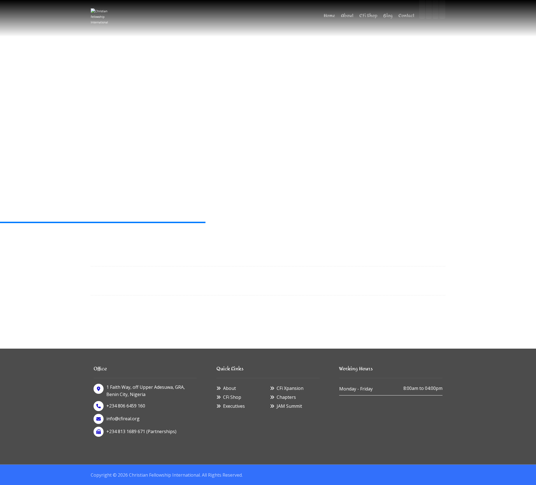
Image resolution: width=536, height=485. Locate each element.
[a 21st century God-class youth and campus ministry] (100, 18)
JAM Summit (289, 406)
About (229, 388)
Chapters (286, 397)
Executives (234, 406)
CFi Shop (232, 397)
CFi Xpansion (290, 388)
